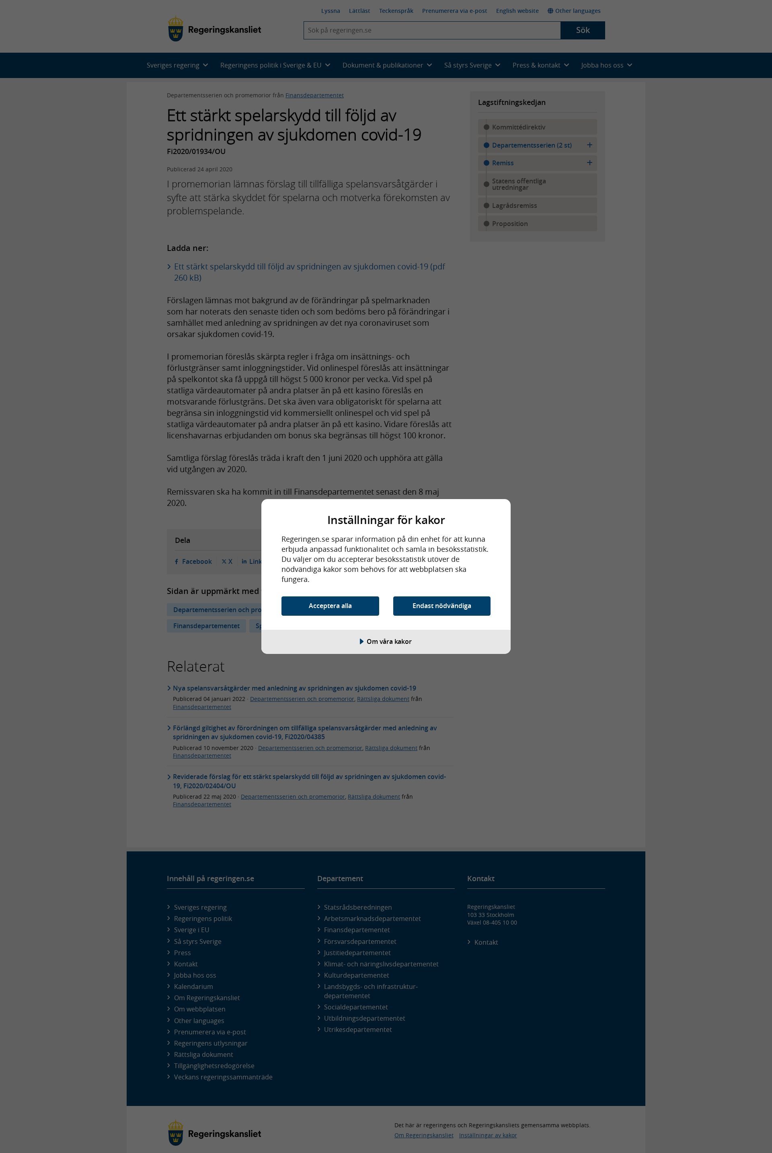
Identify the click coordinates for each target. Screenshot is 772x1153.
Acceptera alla (330, 605)
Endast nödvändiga (442, 605)
